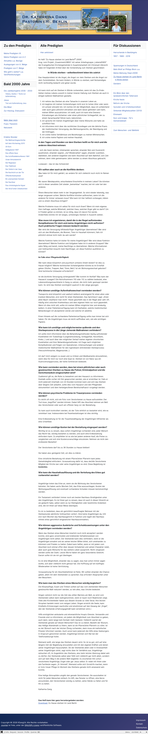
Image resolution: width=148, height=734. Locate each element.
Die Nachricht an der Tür (14, 172)
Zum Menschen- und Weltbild (126, 130)
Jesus (6, 100)
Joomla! (4, 725)
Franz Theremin (10, 124)
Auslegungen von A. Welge (15, 64)
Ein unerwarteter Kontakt (14, 179)
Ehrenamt (117, 114)
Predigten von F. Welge (14, 68)
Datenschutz (141, 727)
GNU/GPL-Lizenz (32, 725)
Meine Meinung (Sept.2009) (125, 73)
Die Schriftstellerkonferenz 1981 (17, 156)
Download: (43, 703)
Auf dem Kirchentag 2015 (15, 143)
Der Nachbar (10, 182)
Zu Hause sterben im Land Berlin (127, 77)
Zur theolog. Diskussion (14, 111)
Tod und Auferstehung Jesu (15, 103)
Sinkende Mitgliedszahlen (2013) (127, 110)
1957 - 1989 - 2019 (121, 56)
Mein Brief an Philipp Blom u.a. (126, 69)
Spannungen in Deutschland (125, 65)
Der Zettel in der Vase (13, 169)
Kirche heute (118, 99)
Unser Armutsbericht (13, 159)
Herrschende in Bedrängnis (125, 52)
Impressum (141, 720)
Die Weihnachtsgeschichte (15, 140)
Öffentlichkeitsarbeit (13, 176)
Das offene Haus (11, 153)
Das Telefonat (10, 166)
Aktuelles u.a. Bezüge (13, 61)
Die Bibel (8, 107)
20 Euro (8, 147)
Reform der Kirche (121, 103)
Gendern (117, 83)
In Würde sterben (121, 80)
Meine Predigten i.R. (12, 53)
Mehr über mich (10, 120)
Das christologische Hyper (15, 185)
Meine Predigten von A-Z (15, 57)
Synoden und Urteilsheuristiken (127, 107)
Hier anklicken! (46, 52)
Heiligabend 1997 (12, 150)
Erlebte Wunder (10, 137)
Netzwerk (8, 127)
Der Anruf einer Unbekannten (16, 189)
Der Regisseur (10, 163)
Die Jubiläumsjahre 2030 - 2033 (18, 91)
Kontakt (139, 724)
